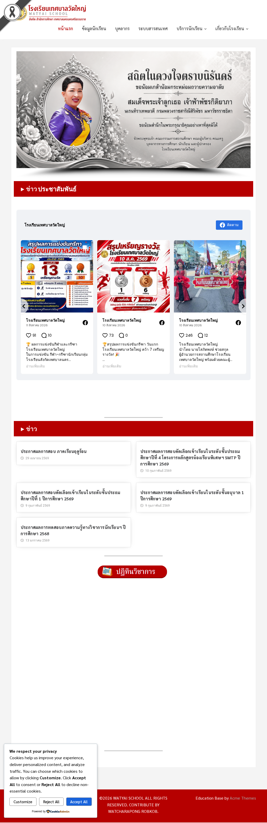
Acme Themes (243, 798)
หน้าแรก (65, 28)
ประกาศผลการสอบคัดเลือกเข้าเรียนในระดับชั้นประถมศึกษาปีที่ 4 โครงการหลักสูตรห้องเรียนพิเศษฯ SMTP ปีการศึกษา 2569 (190, 458)
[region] (133, 114)
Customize (23, 801)
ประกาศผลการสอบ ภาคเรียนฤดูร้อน (54, 451)
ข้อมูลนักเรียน (94, 28)
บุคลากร (122, 28)
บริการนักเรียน (189, 28)
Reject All (51, 801)
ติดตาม (233, 224)
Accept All (79, 801)
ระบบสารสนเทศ (153, 28)
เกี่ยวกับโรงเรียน (229, 28)
